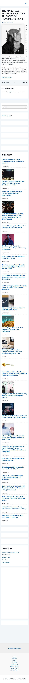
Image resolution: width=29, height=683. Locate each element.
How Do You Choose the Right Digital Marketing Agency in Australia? (12, 477)
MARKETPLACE (14, 666)
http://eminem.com (7, 77)
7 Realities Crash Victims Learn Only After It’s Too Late (12, 516)
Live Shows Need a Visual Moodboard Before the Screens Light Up (13, 161)
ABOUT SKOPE (14, 668)
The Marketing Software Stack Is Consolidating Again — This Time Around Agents (13, 266)
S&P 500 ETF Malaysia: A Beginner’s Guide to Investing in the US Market (14, 416)
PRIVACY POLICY (14, 670)
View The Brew (6, 562)
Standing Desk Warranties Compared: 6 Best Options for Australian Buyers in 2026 (12, 351)
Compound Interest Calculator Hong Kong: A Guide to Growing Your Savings (14, 395)
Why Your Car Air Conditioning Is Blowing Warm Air (13, 459)
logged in (11, 92)
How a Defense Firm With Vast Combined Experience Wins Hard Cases (13, 498)
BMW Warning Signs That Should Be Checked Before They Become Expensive (14, 287)
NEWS (14, 661)
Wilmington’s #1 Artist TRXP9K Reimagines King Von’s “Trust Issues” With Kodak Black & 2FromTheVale (12, 216)
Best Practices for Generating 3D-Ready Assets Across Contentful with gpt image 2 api (13, 487)
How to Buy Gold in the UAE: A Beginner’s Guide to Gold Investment (12, 329)
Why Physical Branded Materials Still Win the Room (13, 257)
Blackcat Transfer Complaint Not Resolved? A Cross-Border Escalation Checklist (13, 183)
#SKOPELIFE (14, 664)
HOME (14, 657)
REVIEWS (14, 662)
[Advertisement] (14, 593)
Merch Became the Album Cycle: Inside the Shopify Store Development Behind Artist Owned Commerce (14, 449)
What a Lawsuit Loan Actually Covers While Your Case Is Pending (14, 508)
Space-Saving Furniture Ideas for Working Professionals (13, 308)
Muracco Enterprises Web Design (10, 552)
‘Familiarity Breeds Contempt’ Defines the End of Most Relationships (12, 193)
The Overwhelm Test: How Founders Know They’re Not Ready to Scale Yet (14, 247)
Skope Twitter (5, 560)
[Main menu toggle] (25, 3)
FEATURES (14, 659)
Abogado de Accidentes (14, 648)
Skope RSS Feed (6, 557)
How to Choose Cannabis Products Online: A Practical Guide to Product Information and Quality (14, 373)
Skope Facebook (6, 555)
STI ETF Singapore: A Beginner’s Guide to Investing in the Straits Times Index (13, 437)
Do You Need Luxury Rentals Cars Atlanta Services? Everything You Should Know (13, 277)
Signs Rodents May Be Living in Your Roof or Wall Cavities (13, 468)
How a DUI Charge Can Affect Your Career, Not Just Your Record (14, 226)
